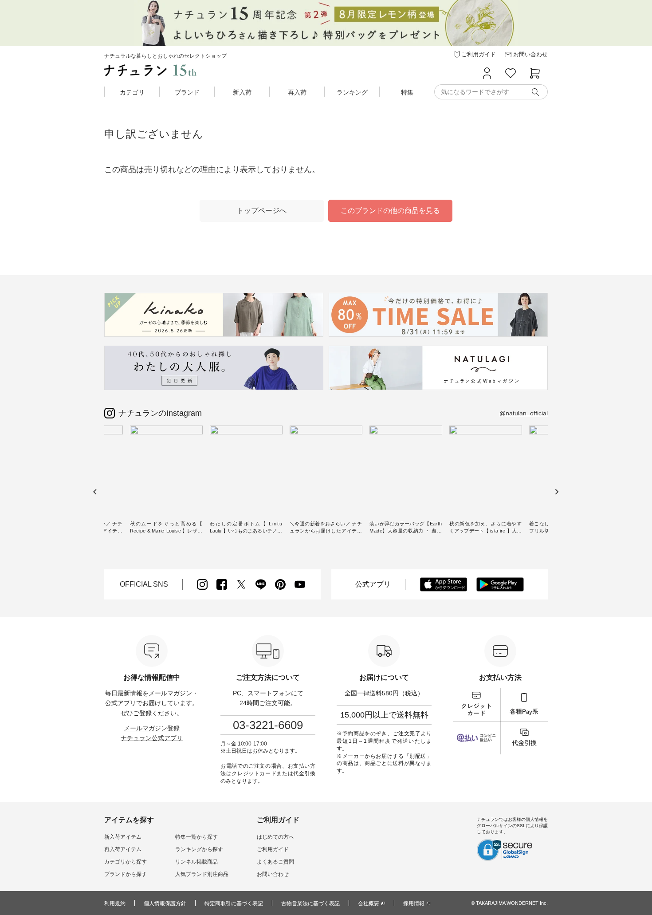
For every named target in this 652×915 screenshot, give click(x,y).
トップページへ (262, 210)
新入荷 (242, 92)
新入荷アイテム (122, 837)
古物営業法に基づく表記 (310, 903)
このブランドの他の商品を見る (390, 210)
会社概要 (368, 903)
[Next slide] (556, 492)
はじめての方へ (275, 837)
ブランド (187, 92)
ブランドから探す (125, 874)
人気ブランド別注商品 (201, 874)
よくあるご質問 (275, 862)
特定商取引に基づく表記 (233, 903)
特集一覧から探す (196, 837)
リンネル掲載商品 (196, 862)
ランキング (352, 92)
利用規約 (115, 903)
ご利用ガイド (273, 849)
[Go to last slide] (95, 492)
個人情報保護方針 (165, 903)
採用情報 (413, 903)
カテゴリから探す (125, 862)
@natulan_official (523, 413)
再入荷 (297, 92)
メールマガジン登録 (152, 728)
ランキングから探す (199, 849)
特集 (407, 92)
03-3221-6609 (268, 725)
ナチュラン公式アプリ (152, 738)
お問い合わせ (273, 874)
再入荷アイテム (122, 849)
